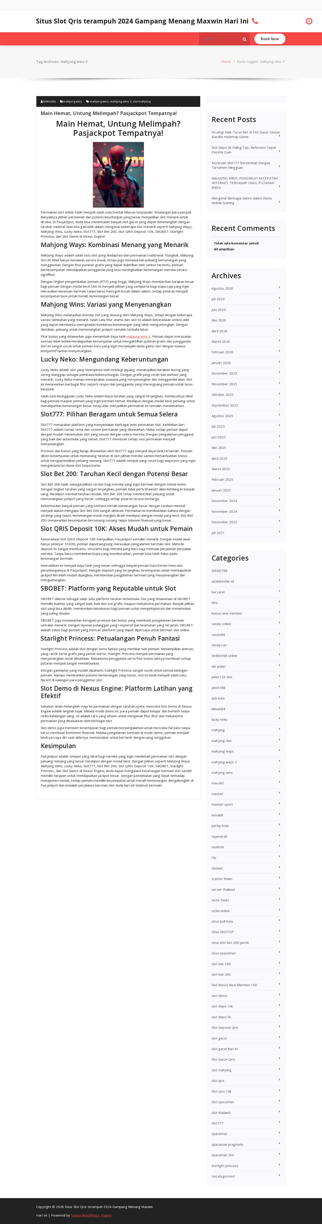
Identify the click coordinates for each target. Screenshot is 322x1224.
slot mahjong (141, 101)
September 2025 (225, 405)
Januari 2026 (221, 362)
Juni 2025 (219, 437)
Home (226, 61)
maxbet (217, 794)
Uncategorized (223, 1176)
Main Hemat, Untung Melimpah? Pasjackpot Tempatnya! (109, 113)
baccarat (218, 592)
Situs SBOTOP (223, 932)
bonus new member (227, 613)
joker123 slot (222, 677)
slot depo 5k (221, 1017)
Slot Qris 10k (222, 1091)
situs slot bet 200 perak (230, 942)
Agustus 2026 (222, 288)
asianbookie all (223, 581)
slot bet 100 (221, 964)
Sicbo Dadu (220, 900)
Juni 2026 (219, 309)
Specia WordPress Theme (91, 1215)
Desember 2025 (224, 373)
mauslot (218, 783)
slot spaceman (223, 1102)
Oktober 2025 (223, 394)
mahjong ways (223, 751)
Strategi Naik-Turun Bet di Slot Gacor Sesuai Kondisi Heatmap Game (246, 134)
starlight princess (225, 1165)
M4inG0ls (49, 101)
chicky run (219, 645)
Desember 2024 (224, 500)
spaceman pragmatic (228, 1144)
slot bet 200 (221, 974)
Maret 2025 (221, 469)
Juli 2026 (218, 299)
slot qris (218, 1080)
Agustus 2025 (222, 416)
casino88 (218, 634)
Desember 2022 (224, 522)
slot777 (217, 1123)
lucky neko (219, 719)
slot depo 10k (222, 1006)
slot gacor (219, 1038)
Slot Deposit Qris (225, 1027)
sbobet (217, 868)
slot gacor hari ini (225, 1049)
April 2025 (219, 458)
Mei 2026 (219, 320)
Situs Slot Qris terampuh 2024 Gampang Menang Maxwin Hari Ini (142, 21)
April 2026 (219, 331)
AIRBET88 (220, 570)
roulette (218, 847)
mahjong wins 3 (120, 101)
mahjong (218, 730)
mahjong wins (72, 101)
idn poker (219, 666)
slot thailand (221, 1112)
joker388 (219, 687)
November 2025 (224, 384)
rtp (214, 857)
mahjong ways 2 (224, 762)
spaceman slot (223, 1155)
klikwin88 (218, 709)
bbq (215, 602)
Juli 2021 (218, 532)
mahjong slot (222, 740)
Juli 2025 (218, 426)
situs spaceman (224, 953)
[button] (244, 39)
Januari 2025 (221, 490)
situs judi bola (222, 921)
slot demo (219, 995)
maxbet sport (222, 804)
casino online (221, 624)
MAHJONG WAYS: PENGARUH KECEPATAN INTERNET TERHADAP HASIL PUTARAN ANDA (245, 183)
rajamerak (219, 836)
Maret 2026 (221, 341)
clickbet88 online (224, 655)
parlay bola (220, 825)
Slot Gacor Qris (223, 1059)
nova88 (217, 815)
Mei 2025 (219, 447)
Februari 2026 (223, 352)
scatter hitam (222, 878)
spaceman (219, 1133)
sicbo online (221, 911)
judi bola (218, 698)
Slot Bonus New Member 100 (234, 985)
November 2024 (224, 511)
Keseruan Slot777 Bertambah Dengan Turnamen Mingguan (241, 165)
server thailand (223, 889)
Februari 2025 (223, 479)
